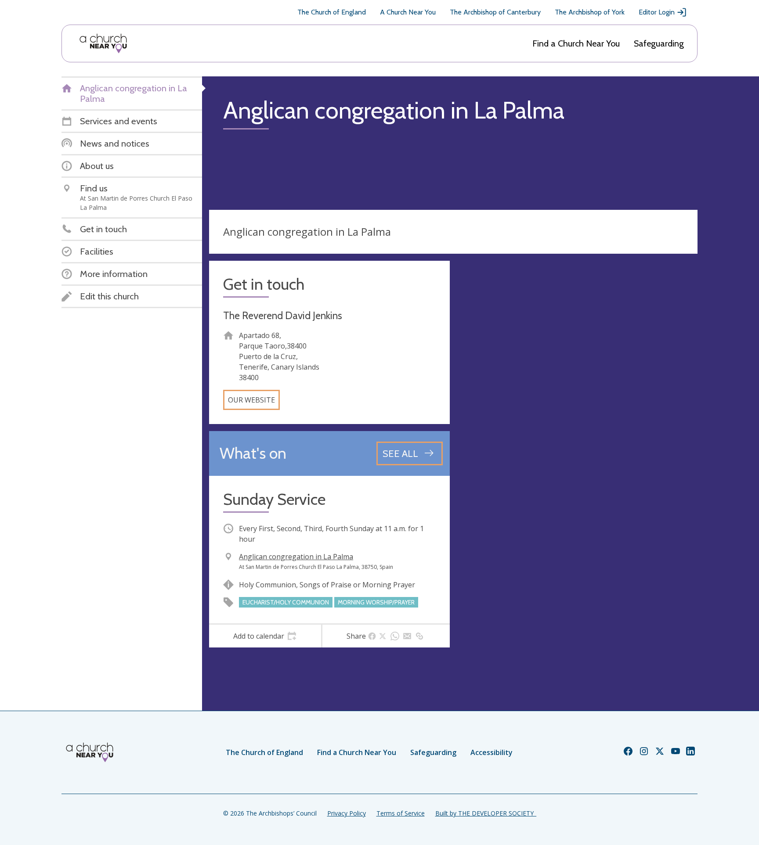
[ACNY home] (103, 43)
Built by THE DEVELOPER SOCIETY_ (485, 813)
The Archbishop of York (590, 12)
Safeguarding (659, 43)
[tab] (265, 636)
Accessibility (491, 752)
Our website (251, 400)
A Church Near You (408, 12)
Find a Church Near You (576, 43)
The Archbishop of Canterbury (495, 12)
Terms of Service (400, 813)
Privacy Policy (346, 813)
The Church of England (331, 12)
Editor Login (657, 12)
